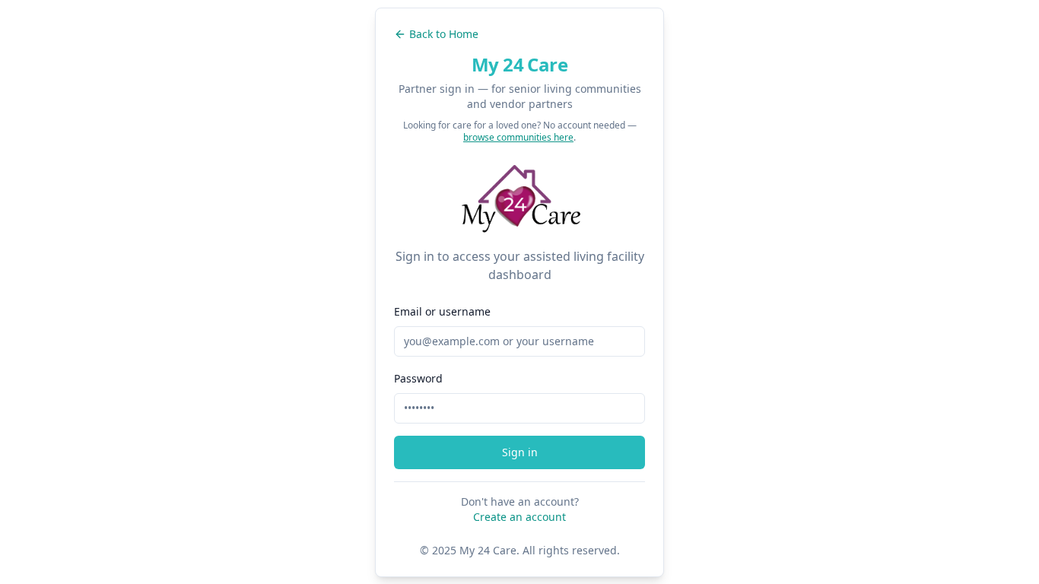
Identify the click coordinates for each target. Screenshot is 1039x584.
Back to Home (443, 34)
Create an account (519, 516)
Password (418, 378)
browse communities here (518, 137)
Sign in (520, 452)
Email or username (442, 311)
